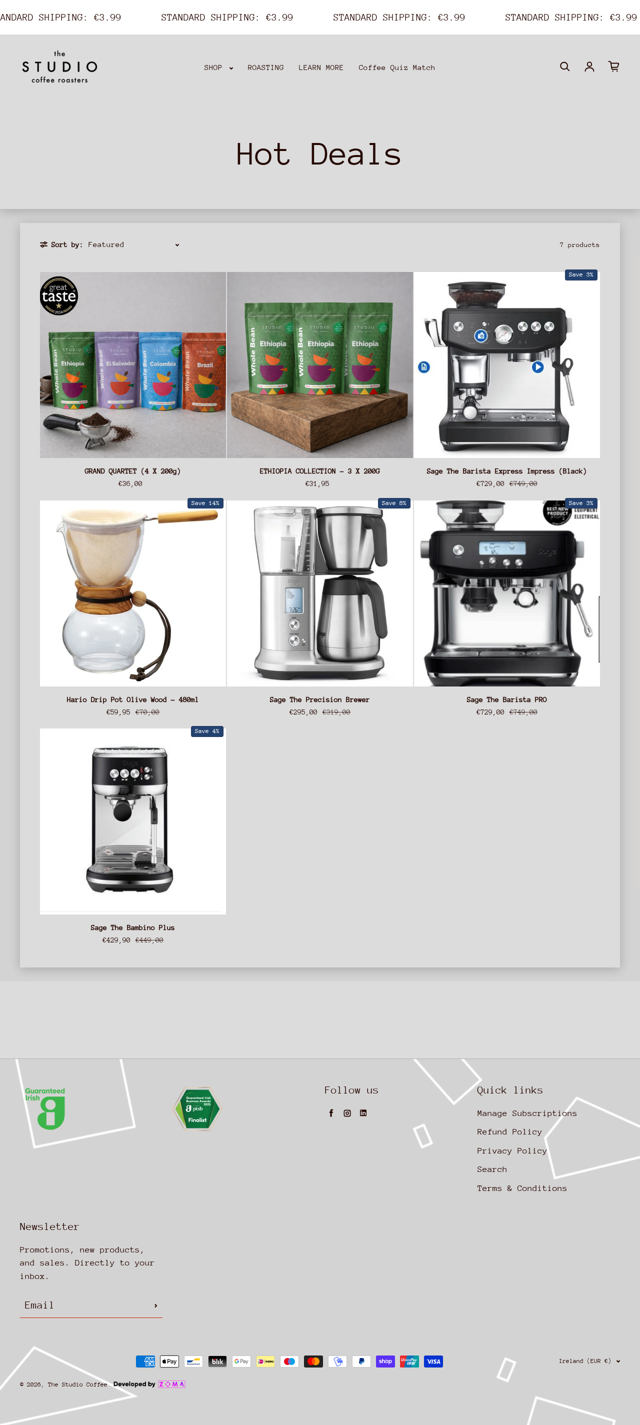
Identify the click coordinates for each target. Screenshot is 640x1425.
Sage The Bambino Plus (133, 928)
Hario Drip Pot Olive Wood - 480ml (133, 700)
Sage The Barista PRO (507, 700)
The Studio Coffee (78, 1384)
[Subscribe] (156, 1305)
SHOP (215, 67)
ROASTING (266, 67)
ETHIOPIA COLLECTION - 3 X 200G (320, 471)
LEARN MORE (321, 67)
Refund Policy (510, 1131)
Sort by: (68, 244)
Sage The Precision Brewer (320, 700)
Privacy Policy (513, 1151)
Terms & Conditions (523, 1188)
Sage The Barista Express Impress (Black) (507, 471)
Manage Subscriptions (528, 1113)
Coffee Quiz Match (397, 67)
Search (493, 1169)
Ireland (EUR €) (585, 1361)
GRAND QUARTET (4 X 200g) (133, 471)
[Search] (565, 66)
